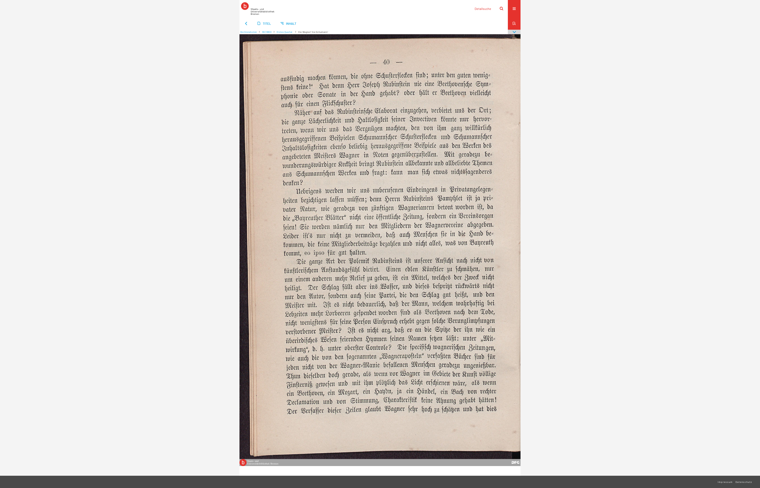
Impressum (725, 481)
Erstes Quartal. (285, 31)
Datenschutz (743, 481)
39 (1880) (267, 31)
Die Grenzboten (248, 31)
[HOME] (258, 8)
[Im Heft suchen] (514, 23)
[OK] (501, 8)
